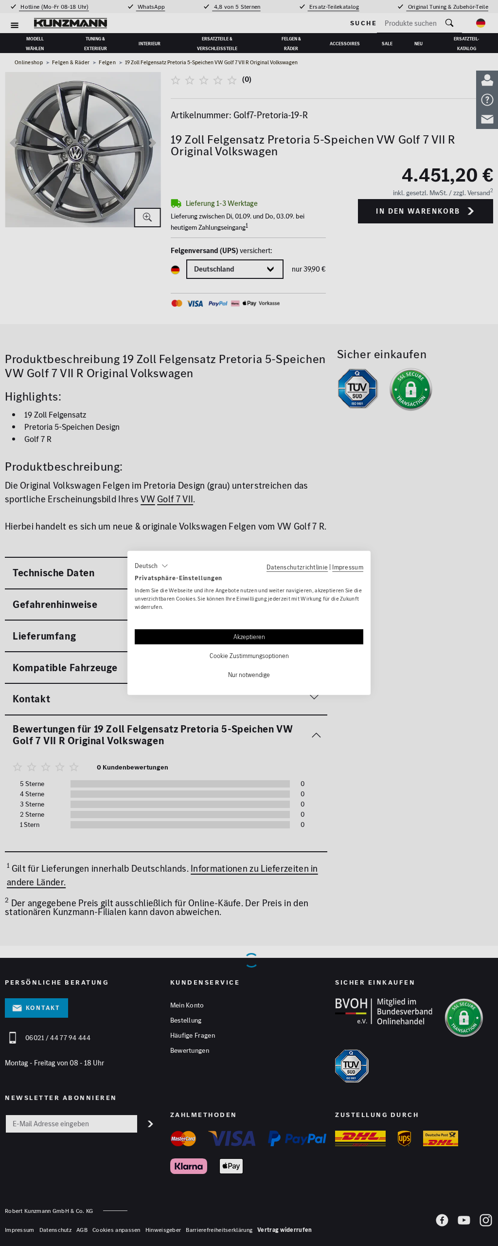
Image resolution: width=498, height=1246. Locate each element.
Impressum (347, 567)
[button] (151, 566)
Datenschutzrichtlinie (297, 567)
